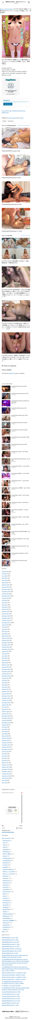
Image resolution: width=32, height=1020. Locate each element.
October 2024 (5, 620)
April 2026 (5, 580)
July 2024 (4, 627)
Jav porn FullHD (24, 1018)
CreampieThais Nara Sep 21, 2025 (11, 996)
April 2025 (5, 607)
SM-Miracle (6, 902)
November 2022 (6, 671)
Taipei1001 (6, 905)
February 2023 (6, 665)
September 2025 (6, 596)
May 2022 (4, 685)
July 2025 (4, 600)
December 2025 (6, 589)
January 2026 (5, 587)
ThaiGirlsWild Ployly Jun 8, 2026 (11, 204)
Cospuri (5, 856)
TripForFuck (6, 925)
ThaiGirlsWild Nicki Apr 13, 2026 (10, 946)
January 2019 (5, 767)
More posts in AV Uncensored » (24, 125)
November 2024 (6, 618)
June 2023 (4, 656)
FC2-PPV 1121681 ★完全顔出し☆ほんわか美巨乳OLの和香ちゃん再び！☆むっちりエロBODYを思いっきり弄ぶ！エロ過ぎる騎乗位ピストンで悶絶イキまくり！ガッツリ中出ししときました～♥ (16, 293)
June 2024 (4, 629)
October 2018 (5, 773)
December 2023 (6, 642)
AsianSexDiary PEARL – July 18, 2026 (19, 451)
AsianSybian (6, 849)
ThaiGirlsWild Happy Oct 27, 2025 (11, 1000)
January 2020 (5, 740)
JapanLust (5, 876)
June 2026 (4, 576)
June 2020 (4, 729)
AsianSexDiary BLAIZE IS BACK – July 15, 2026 (20, 459)
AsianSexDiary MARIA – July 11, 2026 (19, 524)
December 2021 (6, 696)
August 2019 (5, 751)
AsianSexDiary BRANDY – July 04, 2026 (20, 538)
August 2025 (5, 598)
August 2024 (5, 625)
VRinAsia (5, 929)
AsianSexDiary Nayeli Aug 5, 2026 (18, 408)
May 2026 (4, 578)
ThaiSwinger (6, 916)
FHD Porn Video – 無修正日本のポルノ (16, 2)
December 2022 (6, 669)
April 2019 (5, 760)
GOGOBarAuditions (8, 869)
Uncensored (10, 121)
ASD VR (5, 845)
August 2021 (5, 705)
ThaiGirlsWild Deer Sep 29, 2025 (10, 1003)
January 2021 (5, 713)
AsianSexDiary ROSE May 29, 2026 (19, 560)
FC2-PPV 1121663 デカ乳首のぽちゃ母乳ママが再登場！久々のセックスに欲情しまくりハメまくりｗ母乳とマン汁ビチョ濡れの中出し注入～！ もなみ (16, 326)
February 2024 (6, 638)
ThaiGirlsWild (6, 909)
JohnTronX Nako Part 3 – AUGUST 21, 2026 (13, 979)
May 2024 (4, 631)
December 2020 (6, 716)
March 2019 (5, 762)
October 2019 (5, 747)
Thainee (5, 911)
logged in (11, 373)
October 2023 (5, 647)
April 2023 (5, 660)
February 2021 (6, 711)
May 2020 (4, 731)
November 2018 (6, 771)
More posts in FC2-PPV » (25, 235)
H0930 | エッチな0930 (9, 871)
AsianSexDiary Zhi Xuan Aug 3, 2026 (19, 415)
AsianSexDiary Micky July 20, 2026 (19, 444)
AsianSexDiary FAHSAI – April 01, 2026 (20, 517)
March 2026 (5, 582)
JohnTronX (6, 882)
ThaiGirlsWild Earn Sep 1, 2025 (10, 1005)
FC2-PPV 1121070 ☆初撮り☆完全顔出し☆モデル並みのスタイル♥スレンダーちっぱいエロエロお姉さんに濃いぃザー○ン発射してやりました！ (16, 358)
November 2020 (6, 718)
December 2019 (6, 742)
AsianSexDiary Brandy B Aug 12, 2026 (19, 393)
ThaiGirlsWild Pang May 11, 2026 (12, 231)
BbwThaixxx (6, 851)
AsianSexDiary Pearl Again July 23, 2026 (20, 437)
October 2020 (5, 720)
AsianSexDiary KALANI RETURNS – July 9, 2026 (20, 532)
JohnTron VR (6, 880)
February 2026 (6, 585)
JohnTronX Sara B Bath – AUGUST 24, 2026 (13, 975)
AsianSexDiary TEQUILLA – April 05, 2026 (19, 510)
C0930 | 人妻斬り (7, 854)
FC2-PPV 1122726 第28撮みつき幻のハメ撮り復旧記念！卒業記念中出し (15, 262)
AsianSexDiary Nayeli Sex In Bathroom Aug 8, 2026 (20, 401)
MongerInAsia (6, 891)
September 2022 (6, 676)
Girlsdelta (5, 867)
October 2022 (5, 673)
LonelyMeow (6, 889)
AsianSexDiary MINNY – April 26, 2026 (20, 473)
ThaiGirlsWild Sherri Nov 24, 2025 (11, 998)
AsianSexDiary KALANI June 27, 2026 (19, 553)
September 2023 (6, 649)
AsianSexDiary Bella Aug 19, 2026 (18, 386)
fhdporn (11, 1016)
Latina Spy (5, 887)
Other (3, 931)
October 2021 (5, 700)
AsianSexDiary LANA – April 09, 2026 (19, 502)
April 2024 (5, 633)
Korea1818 (5, 885)
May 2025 (4, 605)
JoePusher (5, 878)
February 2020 (6, 738)
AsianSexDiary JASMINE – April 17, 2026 (20, 488)
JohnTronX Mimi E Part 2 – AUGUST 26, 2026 (14, 972)
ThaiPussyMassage (8, 914)
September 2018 (6, 776)
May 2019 (4, 758)
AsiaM (4, 847)
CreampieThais (7, 860)
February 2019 (6, 765)
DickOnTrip (6, 862)
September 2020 (6, 722)
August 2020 (5, 725)
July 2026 (4, 573)
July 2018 (4, 780)
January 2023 (5, 667)
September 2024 (6, 622)
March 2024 (5, 636)
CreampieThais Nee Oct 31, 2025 (10, 994)
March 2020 (5, 736)
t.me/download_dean (8, 832)
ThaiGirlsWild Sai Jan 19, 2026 (10, 953)
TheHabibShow (7, 918)
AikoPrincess (6, 840)
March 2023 (5, 662)
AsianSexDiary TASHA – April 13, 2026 (20, 495)
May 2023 (4, 658)
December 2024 (6, 616)
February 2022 (6, 691)
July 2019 (4, 753)
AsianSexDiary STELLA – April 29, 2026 (20, 466)
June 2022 (4, 682)
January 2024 (5, 640)
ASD (4, 842)
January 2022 (5, 693)
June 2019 (4, 756)
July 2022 (4, 680)
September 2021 (6, 702)
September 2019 (6, 749)
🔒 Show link (8, 104)
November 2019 (6, 745)
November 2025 (6, 591)
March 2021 (5, 709)
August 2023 (5, 651)
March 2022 (5, 689)
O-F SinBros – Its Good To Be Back (11, 985)
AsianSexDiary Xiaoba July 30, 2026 (19, 422)
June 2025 (4, 602)
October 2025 (5, 593)
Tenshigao (5, 907)
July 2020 (4, 727)
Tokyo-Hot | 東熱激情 (8, 920)
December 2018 (6, 769)
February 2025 (6, 611)
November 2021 (6, 698)
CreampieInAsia (7, 858)
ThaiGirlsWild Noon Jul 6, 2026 (11, 177)
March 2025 (5, 609)
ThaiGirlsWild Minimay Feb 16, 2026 (11, 951)
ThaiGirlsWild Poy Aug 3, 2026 (11, 151)
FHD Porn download (9, 1018)
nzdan (4, 896)
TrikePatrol (6, 922)
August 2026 (5, 571)
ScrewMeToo (6, 900)
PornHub (5, 898)
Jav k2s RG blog (17, 1018)
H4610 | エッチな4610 (9, 874)
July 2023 (4, 653)
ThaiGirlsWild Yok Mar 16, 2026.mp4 (12, 948)
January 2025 (5, 613)
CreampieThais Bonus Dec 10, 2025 (11, 992)
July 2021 (4, 707)
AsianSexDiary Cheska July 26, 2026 (19, 430)
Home (1, 9)
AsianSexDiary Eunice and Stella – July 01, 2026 (20, 546)
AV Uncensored (8, 9)
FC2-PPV (21, 118)
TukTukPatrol (6, 927)
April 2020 (5, 733)
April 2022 (5, 687)
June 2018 (4, 782)
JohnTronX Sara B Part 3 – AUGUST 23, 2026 (14, 977)
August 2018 (5, 778)
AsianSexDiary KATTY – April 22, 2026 (20, 480)
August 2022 (5, 678)
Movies (4, 894)
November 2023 (6, 645)
